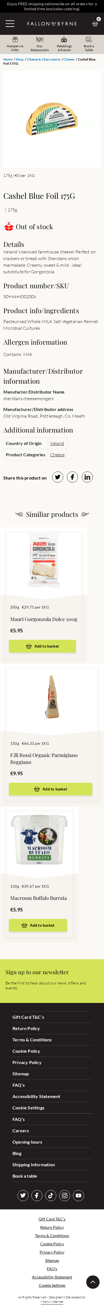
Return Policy (26, 1028)
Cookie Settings (28, 1107)
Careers (20, 1130)
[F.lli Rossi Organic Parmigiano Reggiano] (52, 691)
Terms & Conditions (32, 1039)
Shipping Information (33, 1164)
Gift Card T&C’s (28, 1017)
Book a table (24, 1175)
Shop (20, 59)
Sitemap (20, 1073)
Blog (16, 1153)
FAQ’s (18, 1085)
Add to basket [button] (46, 646)
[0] (96, 24)
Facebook (36, 1195)
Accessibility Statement (36, 1096)
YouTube (78, 1195)
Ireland (57, 443)
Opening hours (27, 1141)
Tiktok (50, 1195)
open (10, 23)
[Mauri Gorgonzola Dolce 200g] (44, 555)
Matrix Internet (52, 1301)
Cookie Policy (26, 1051)
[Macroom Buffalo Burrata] (39, 834)
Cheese (69, 59)
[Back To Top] (93, 1282)
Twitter (23, 1195)
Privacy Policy (27, 1062)
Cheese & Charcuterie (43, 59)
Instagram (64, 1195)
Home (7, 59)
